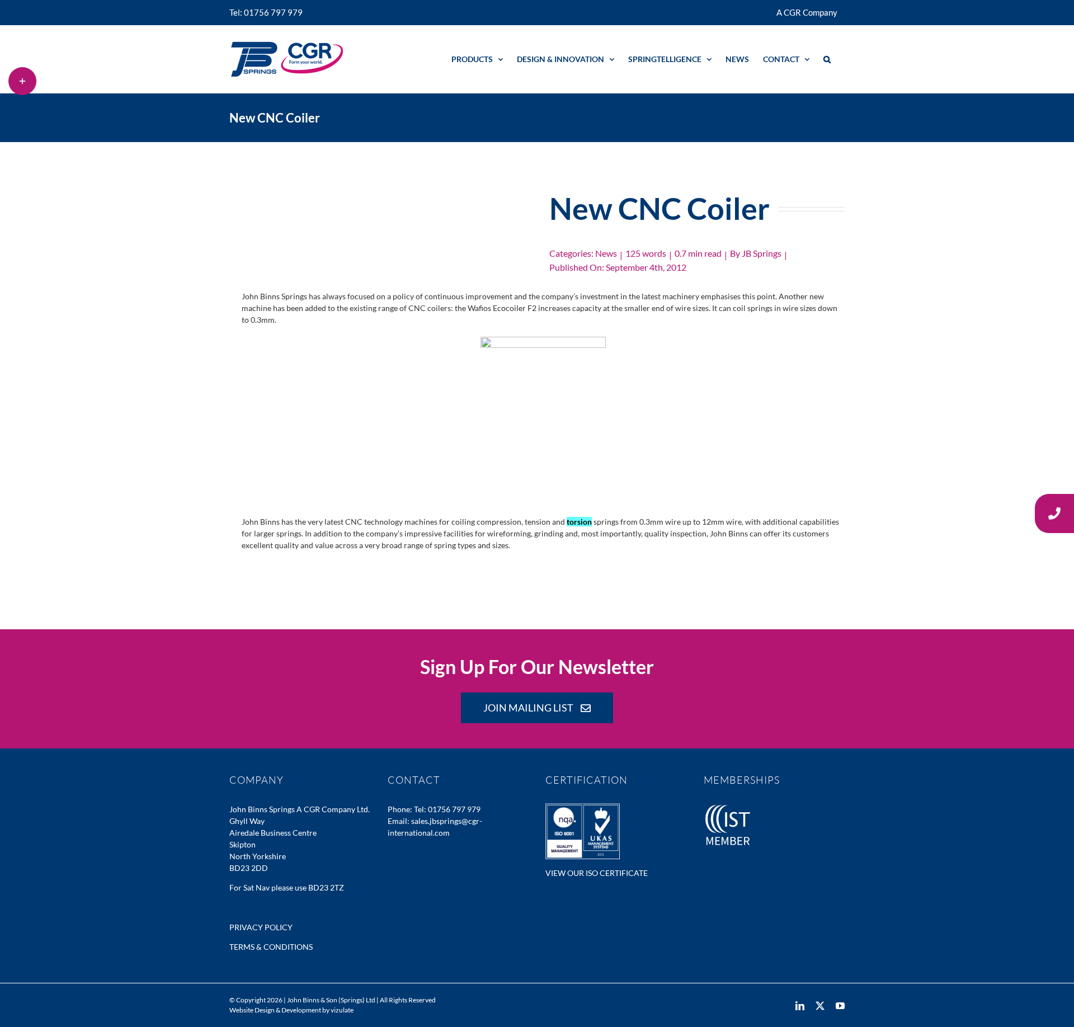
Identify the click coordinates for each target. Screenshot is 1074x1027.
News (606, 253)
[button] (827, 59)
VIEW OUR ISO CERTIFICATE (596, 873)
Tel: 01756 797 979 (447, 809)
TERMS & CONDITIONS (271, 946)
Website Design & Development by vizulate (291, 1010)
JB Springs (761, 253)
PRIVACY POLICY (261, 927)
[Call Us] (1054, 513)
